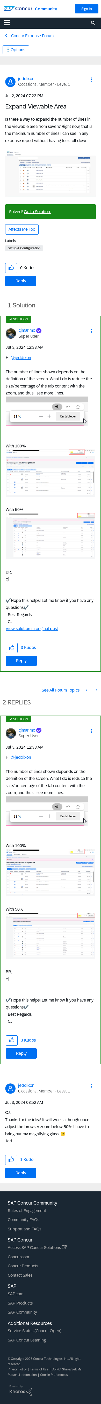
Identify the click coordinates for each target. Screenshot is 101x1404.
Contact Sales (20, 1275)
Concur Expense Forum (32, 36)
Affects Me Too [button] (22, 229)
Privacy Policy (17, 1369)
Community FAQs (23, 1219)
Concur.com (18, 1257)
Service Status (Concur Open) (34, 1331)
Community (46, 9)
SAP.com (15, 1294)
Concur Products (23, 1266)
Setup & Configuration (24, 248)
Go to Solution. (37, 212)
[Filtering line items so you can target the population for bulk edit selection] (87, 690)
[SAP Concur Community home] (18, 8)
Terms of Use (39, 1369)
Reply (21, 281)
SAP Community (22, 1312)
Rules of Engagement (27, 1210)
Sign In (86, 9)
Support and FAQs (24, 1229)
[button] (91, 79)
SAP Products (20, 1303)
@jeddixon (21, 357)
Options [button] (18, 50)
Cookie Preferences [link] (54, 1375)
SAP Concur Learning (27, 1340)
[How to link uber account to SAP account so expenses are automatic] (96, 690)
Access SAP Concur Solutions (35, 1247)
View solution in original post (32, 628)
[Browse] (9, 22)
